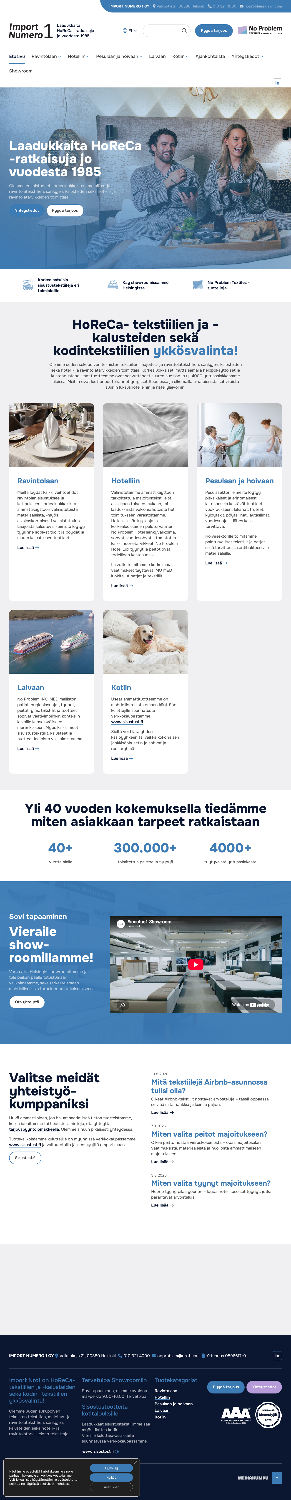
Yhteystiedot (245, 56)
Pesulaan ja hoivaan (117, 56)
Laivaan (157, 56)
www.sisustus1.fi (127, 721)
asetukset (47, 1484)
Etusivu (17, 56)
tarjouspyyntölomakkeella (34, 1129)
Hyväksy (111, 1468)
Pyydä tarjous (214, 30)
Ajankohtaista (210, 56)
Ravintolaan (44, 56)
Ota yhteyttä (27, 1002)
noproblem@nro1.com (263, 6)
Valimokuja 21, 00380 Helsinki (88, 1355)
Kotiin (178, 56)
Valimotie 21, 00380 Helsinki (181, 6)
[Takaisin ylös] (277, 1477)
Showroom (21, 71)
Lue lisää (25, 547)
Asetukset (111, 1487)
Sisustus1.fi (25, 1157)
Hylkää (111, 1477)
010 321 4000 (224, 6)
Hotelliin (76, 56)
